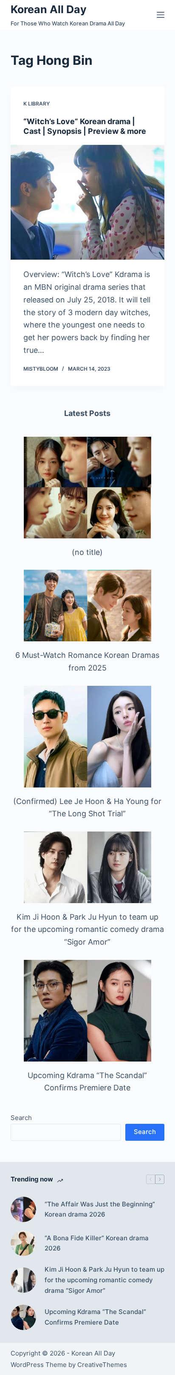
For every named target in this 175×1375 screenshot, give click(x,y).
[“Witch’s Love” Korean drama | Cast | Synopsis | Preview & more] (88, 202)
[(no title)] (87, 487)
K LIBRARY (36, 103)
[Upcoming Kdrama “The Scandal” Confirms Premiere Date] (87, 1011)
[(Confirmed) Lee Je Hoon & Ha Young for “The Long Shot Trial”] (87, 736)
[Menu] (160, 15)
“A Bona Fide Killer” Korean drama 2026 (97, 1243)
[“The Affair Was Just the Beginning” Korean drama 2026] (23, 1209)
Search (21, 1118)
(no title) (87, 552)
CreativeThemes (102, 1365)
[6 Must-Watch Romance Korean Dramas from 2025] (87, 605)
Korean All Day (49, 9)
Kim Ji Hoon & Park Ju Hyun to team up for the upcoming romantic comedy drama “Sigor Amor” (87, 929)
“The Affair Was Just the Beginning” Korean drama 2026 (100, 1209)
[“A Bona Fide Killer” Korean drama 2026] (23, 1243)
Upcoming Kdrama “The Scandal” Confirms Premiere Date (95, 1317)
